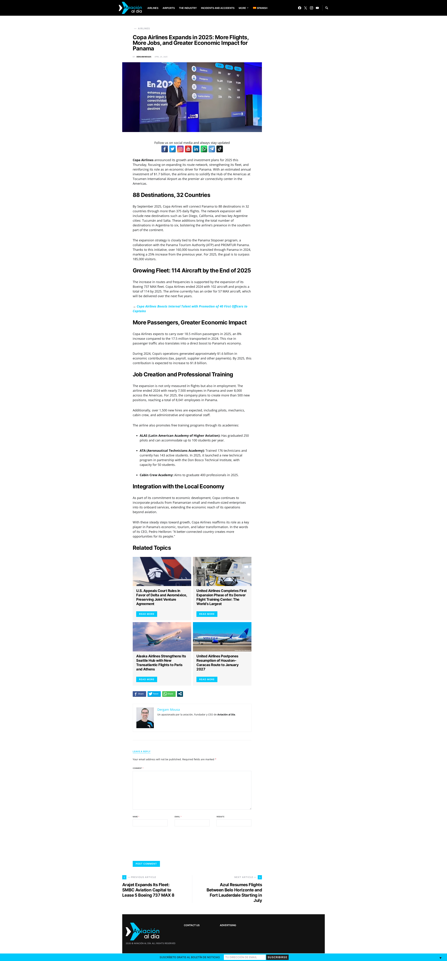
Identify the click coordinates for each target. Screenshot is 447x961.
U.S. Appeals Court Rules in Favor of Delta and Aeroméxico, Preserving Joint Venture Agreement (161, 597)
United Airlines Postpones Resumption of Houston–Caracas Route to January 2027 (217, 662)
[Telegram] (211, 148)
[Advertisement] (298, 850)
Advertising (228, 925)
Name (136, 817)
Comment (138, 768)
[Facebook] (299, 7)
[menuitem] (257, 8)
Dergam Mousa (144, 57)
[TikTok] (219, 148)
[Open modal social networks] (180, 693)
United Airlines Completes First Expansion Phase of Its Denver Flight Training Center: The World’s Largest (221, 597)
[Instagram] (311, 7)
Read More (146, 614)
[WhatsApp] (203, 148)
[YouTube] (317, 7)
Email (178, 817)
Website (220, 817)
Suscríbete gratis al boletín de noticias (190, 957)
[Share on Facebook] (139, 693)
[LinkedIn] (196, 148)
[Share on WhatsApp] (169, 693)
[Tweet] (154, 693)
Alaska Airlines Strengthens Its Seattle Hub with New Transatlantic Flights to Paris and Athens (161, 662)
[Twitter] (305, 7)
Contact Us (192, 925)
